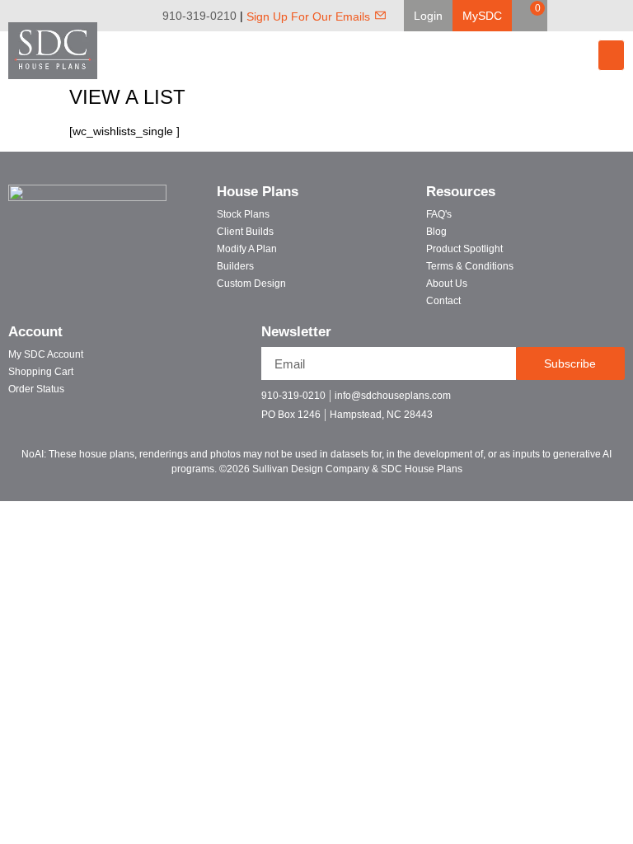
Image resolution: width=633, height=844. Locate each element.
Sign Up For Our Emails (308, 16)
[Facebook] (575, 15)
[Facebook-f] (532, 402)
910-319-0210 (199, 15)
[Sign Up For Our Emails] (380, 15)
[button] (428, 15)
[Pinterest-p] (589, 402)
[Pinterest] (598, 15)
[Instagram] (621, 15)
